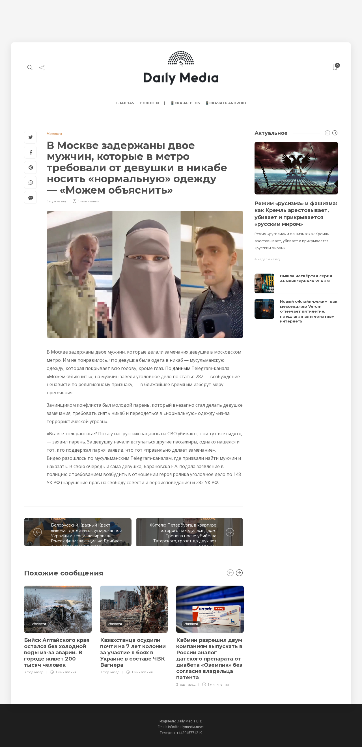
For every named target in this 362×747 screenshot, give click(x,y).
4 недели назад (267, 259)
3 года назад (56, 201)
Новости (149, 103)
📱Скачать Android (225, 103)
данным (181, 368)
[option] (58, 629)
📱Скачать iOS (185, 103)
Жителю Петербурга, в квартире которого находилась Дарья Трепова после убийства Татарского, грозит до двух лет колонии (183, 536)
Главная (125, 103)
